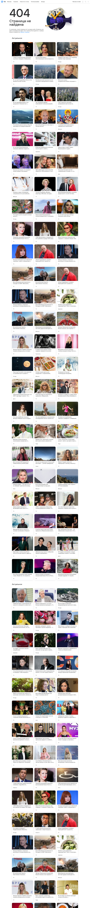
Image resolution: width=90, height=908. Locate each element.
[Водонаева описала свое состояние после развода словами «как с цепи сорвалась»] (22, 592)
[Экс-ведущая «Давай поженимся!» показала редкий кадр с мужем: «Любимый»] (45, 97)
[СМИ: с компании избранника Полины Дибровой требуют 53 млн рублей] (45, 502)
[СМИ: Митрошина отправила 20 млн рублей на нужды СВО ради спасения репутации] (45, 232)
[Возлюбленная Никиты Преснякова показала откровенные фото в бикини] (45, 277)
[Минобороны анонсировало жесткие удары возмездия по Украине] (45, 322)
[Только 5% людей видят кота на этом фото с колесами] (45, 846)
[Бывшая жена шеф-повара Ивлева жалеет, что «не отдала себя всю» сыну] (45, 801)
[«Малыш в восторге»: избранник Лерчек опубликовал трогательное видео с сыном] (45, 547)
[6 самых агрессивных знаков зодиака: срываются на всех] (45, 344)
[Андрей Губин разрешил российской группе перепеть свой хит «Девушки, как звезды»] (45, 681)
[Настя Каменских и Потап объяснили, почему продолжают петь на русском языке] (22, 659)
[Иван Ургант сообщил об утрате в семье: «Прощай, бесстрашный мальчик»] (67, 756)
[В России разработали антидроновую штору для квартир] (45, 479)
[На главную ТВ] (4, 1)
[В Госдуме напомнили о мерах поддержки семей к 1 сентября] (67, 547)
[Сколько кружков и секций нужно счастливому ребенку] (22, 704)
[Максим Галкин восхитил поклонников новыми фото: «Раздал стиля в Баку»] (22, 434)
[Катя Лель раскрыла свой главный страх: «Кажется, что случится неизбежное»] (22, 569)
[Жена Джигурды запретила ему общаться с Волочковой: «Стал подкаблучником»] (45, 165)
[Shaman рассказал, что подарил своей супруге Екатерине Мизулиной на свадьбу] (22, 165)
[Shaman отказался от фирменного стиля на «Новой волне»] (67, 778)
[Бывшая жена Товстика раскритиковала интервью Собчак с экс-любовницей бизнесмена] (67, 823)
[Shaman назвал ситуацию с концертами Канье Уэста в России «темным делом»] (45, 569)
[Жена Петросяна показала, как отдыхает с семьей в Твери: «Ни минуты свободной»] (67, 232)
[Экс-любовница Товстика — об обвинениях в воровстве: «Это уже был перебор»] (67, 524)
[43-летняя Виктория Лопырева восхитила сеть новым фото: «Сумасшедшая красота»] (22, 614)
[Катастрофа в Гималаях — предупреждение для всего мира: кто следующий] (67, 733)
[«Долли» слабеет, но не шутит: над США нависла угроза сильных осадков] (67, 637)
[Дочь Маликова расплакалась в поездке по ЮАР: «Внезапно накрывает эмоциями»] (22, 277)
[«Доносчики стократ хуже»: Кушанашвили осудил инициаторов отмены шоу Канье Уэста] (67, 142)
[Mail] (2, 1)
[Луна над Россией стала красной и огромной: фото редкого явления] (22, 367)
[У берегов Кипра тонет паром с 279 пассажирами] (67, 479)
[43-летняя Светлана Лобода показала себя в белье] (67, 210)
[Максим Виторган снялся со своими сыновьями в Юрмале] (22, 524)
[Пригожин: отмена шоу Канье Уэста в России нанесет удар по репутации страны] (22, 547)
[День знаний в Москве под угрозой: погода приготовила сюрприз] (45, 778)
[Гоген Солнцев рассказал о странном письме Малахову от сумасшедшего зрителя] (22, 846)
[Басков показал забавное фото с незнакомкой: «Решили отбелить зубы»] (67, 614)
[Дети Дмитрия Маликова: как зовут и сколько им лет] (45, 823)
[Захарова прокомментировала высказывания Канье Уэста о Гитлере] (22, 232)
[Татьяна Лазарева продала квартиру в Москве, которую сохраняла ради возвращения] (45, 187)
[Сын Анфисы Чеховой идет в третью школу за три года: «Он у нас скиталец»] (45, 890)
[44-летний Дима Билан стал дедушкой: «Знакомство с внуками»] (22, 97)
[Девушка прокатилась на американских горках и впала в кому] (67, 681)
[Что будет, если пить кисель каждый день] (22, 778)
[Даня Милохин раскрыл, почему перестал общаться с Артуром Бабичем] (22, 890)
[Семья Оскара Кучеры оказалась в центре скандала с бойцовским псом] (22, 52)
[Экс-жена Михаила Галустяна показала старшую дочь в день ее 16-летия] (67, 502)
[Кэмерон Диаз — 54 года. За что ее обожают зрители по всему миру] (22, 479)
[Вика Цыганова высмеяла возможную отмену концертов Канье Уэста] (67, 890)
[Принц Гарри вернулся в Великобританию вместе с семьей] (22, 502)
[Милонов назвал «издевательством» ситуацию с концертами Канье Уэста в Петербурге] (67, 75)
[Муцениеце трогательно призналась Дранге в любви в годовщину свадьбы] (45, 868)
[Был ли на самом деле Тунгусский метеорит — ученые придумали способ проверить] (45, 457)
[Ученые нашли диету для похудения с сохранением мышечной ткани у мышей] (45, 367)
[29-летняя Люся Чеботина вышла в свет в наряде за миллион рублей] (67, 868)
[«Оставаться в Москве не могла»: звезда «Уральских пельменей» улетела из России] (67, 801)
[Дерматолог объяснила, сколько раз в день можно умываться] (45, 434)
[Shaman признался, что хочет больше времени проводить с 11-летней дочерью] (45, 733)
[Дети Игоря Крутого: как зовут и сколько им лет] (45, 120)
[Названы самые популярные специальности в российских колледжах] (22, 187)
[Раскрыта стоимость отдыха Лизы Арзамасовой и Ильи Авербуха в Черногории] (67, 389)
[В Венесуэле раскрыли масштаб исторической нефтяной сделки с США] (67, 659)
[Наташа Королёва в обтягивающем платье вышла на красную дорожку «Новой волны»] (45, 52)
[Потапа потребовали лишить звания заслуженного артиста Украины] (22, 681)
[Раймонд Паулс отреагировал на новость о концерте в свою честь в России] (22, 733)
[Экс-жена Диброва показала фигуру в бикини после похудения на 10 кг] (22, 412)
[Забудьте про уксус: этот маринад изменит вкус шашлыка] (67, 52)
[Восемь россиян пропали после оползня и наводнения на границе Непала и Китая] (45, 75)
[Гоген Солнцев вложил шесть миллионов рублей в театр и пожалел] (22, 868)
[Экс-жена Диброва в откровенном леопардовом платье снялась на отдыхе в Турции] (45, 412)
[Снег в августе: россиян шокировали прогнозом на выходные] (67, 97)
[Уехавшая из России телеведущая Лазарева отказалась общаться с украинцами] (67, 367)
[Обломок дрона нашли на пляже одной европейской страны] (45, 614)
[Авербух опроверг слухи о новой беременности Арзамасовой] (45, 659)
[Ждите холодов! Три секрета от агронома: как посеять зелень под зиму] (22, 823)
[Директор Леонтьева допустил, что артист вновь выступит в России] (45, 637)
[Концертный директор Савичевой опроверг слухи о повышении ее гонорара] (22, 254)
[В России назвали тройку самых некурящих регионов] (22, 637)
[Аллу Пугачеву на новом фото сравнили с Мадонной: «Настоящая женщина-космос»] (45, 389)
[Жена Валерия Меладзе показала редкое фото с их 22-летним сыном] (67, 187)
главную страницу (24, 32)
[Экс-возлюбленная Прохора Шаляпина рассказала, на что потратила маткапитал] (22, 756)
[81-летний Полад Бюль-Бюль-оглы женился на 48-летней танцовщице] (22, 75)
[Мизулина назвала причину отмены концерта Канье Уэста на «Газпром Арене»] (67, 344)
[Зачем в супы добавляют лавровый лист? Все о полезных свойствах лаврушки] (67, 299)
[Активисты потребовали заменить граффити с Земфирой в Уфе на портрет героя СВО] (67, 412)
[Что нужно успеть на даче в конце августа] (22, 210)
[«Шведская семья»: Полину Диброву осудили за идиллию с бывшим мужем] (67, 846)
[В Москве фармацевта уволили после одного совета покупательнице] (45, 142)
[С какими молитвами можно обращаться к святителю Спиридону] (67, 120)
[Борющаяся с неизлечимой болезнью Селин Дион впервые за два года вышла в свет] (45, 592)
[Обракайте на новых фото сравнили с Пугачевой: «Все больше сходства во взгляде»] (67, 592)
